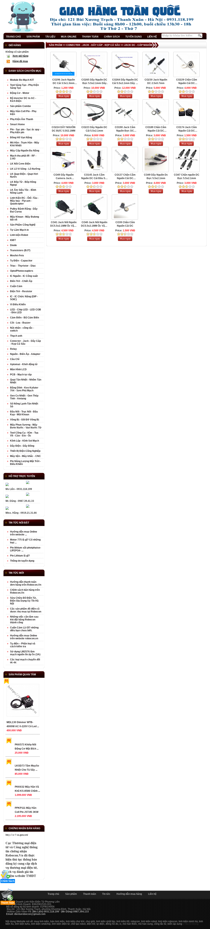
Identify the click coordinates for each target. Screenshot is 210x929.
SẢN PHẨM (33, 36)
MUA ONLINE (68, 36)
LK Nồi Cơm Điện (20, 163)
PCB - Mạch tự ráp (21, 374)
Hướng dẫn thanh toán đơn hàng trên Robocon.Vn (25, 583)
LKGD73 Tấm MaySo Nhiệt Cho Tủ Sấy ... (27, 767)
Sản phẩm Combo (20, 106)
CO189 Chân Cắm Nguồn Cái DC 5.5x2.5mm (155, 129)
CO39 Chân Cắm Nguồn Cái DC (125, 224)
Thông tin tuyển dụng (22, 560)
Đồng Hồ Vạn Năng (21, 137)
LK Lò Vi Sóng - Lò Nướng (25, 168)
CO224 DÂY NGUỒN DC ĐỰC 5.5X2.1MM (63, 129)
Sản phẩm (71, 894)
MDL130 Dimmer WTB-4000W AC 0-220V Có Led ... (23, 724)
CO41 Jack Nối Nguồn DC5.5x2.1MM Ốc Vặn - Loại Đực (63, 224)
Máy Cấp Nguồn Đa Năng (24, 150)
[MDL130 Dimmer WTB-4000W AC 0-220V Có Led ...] (23, 701)
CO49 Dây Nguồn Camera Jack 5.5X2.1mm (64, 176)
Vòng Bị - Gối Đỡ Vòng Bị (24, 419)
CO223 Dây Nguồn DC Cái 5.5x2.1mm (94, 129)
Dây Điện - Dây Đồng (22, 445)
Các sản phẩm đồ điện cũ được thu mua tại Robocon (25, 610)
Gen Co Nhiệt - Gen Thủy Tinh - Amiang (24, 397)
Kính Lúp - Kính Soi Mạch (24, 440)
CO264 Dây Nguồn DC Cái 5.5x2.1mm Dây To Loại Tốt (125, 81)
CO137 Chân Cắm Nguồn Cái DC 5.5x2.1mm (125, 176)
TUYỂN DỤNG (133, 36)
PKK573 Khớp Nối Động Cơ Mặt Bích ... (27, 746)
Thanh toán (89, 894)
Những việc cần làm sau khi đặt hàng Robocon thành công (24, 619)
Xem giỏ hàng (20, 56)
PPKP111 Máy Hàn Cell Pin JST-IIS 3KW (26, 809)
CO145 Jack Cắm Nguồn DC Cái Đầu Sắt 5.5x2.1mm (94, 176)
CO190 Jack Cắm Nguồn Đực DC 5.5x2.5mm (125, 129)
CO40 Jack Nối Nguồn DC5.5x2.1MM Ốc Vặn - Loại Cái (94, 224)
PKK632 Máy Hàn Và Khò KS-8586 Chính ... (27, 788)
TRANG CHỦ (13, 36)
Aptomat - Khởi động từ (24, 364)
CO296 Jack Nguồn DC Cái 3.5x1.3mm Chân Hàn (63, 81)
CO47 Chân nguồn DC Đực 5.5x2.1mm (186, 176)
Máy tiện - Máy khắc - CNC (25, 456)
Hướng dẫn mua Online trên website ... (23, 533)
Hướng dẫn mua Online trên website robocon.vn (24, 637)
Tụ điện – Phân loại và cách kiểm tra (22, 645)
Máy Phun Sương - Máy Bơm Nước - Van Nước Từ (25, 426)
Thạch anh (16, 335)
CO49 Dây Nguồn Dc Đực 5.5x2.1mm (156, 176)
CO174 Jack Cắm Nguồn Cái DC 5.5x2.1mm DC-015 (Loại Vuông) (187, 129)
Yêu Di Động (191, 923)
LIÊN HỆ (152, 36)
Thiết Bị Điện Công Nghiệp (25, 451)
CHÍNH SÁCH (112, 36)
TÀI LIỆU (50, 36)
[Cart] (63, 97)
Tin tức (106, 894)
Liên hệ (152, 894)
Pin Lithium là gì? (20, 555)
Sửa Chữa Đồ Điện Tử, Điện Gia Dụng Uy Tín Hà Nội (24, 600)
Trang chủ (53, 894)
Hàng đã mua (20, 61)
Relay (13, 349)
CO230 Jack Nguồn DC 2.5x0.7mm (156, 81)
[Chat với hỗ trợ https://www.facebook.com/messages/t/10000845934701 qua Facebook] (27, 483)
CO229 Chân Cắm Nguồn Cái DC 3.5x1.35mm (186, 81)
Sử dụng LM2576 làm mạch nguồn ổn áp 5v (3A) (25, 653)
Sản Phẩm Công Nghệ (22, 224)
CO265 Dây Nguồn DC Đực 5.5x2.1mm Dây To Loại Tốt (94, 81)
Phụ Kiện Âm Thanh (21, 119)
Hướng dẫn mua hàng (129, 894)
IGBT (13, 240)
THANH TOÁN (90, 36)
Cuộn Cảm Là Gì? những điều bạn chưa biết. (24, 629)
